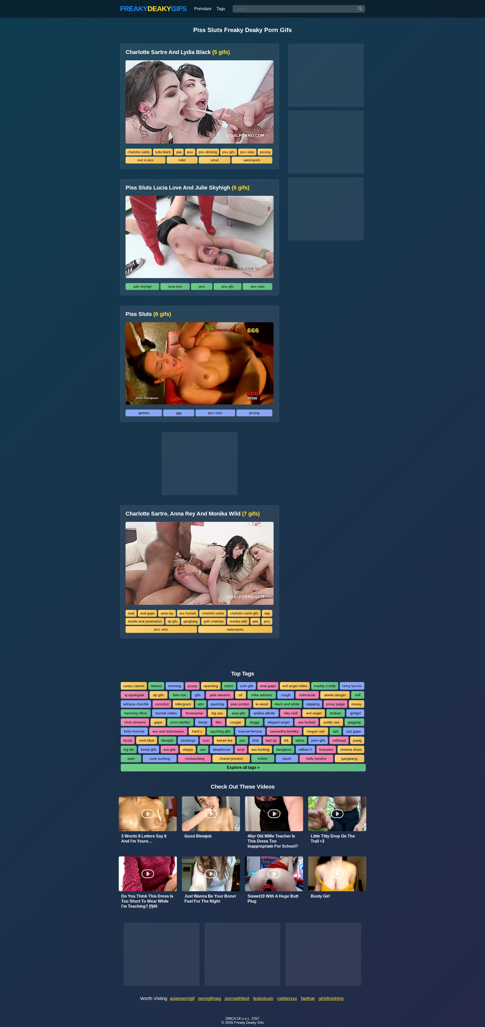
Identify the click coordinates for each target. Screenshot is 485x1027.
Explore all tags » (243, 767)
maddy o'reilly (325, 686)
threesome (194, 713)
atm (201, 704)
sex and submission (168, 731)
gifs (198, 695)
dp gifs (173, 621)
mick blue (146, 740)
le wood (262, 704)
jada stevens (220, 695)
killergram (183, 704)
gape (158, 722)
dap (267, 613)
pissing (265, 152)
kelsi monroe (134, 731)
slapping (313, 704)
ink (286, 740)
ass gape (353, 731)
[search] (360, 9)
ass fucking (260, 749)
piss (190, 152)
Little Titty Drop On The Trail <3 (333, 838)
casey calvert (133, 686)
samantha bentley (284, 731)
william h (305, 749)
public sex (332, 722)
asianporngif (182, 998)
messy (356, 704)
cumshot (162, 704)
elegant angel (278, 722)
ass (203, 749)
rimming (174, 686)
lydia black (163, 152)
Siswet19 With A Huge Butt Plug (273, 898)
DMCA (231, 1018)
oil (240, 695)
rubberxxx (287, 998)
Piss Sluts (148, 314)
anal (131, 613)
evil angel (313, 713)
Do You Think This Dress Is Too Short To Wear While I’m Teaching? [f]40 (147, 901)
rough (285, 695)
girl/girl (355, 713)
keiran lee (224, 740)
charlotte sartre (139, 152)
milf (357, 695)
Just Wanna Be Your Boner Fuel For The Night (210, 898)
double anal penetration (145, 621)
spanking (211, 686)
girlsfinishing (331, 998)
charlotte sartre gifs (244, 613)
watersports (252, 160)
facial (128, 740)
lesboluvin (263, 998)
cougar (235, 722)
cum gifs (246, 686)
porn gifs (318, 740)
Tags (220, 9)
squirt (286, 758)
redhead (339, 740)
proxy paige (335, 704)
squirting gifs (220, 731)
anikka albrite (264, 713)
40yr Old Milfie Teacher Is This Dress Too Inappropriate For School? (273, 841)
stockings (188, 740)
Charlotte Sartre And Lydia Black (178, 52)
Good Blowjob (198, 836)
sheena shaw (350, 749)
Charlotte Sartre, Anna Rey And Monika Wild (193, 514)
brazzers (326, 749)
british (263, 758)
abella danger (335, 695)
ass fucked (187, 613)
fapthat (308, 998)
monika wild (238, 621)
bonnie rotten (166, 713)
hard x (197, 731)
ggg (178, 413)
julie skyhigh (142, 286)
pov (242, 740)
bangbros (284, 749)
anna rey (167, 613)
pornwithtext (237, 998)
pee (179, 152)
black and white (287, 704)
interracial (307, 695)
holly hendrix (316, 758)
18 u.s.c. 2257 (248, 1018)
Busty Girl (320, 896)
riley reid (290, 713)
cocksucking (194, 758)
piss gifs (228, 152)
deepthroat (221, 749)
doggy (254, 722)
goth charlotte (214, 621)
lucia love (175, 286)
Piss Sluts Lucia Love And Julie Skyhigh (187, 188)
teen (131, 758)
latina (300, 740)
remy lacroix (352, 686)
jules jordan (240, 704)
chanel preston (231, 758)
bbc (219, 722)
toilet (182, 160)
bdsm (229, 686)
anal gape (147, 613)
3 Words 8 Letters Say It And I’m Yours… (143, 838)
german (143, 413)
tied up (271, 740)
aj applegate (134, 695)
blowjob (167, 740)
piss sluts (247, 152)
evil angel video (294, 686)
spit (335, 731)
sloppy (188, 749)
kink (255, 740)
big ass (217, 713)
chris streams (135, 722)
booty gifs (148, 749)
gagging (354, 722)
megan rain (316, 731)
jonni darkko (180, 722)
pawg (357, 740)
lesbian (335, 713)
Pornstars (202, 9)
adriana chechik (136, 704)
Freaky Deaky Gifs (249, 1022)
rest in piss (145, 160)
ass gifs (169, 749)
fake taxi (179, 695)
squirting (217, 704)
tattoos (156, 686)
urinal (215, 160)
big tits (129, 749)
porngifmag (209, 998)
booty (203, 722)
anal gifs (238, 713)
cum (206, 740)
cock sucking (160, 758)
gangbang (190, 621)
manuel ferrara (250, 731)
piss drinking (208, 152)
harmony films (135, 713)
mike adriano (261, 695)
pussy (192, 686)
